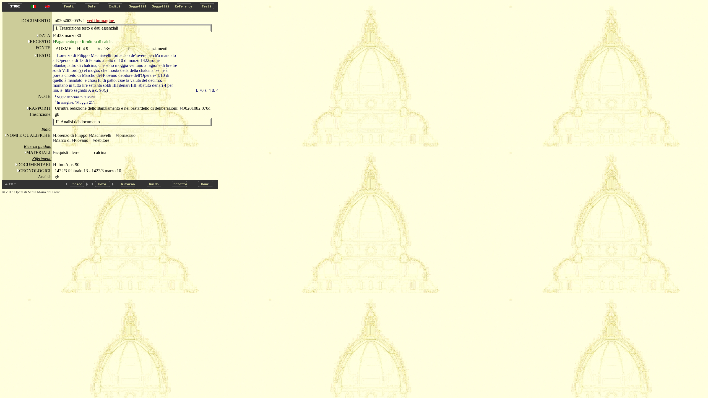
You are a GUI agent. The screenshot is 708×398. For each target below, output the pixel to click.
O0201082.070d (196, 108)
